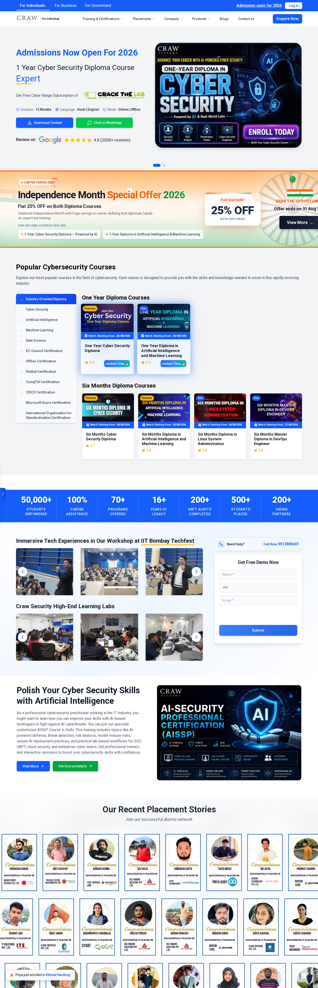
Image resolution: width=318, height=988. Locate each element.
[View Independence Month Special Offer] (159, 209)
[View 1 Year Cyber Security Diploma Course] (228, 95)
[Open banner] (3, 494)
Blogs (224, 19)
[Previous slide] (22, 571)
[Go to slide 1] (157, 165)
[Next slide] (196, 571)
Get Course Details (72, 766)
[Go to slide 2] (163, 165)
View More (30, 766)
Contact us (246, 19)
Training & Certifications (101, 19)
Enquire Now (287, 18)
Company (171, 19)
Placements (142, 19)
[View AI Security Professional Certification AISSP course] (229, 732)
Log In (293, 6)
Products (199, 19)
